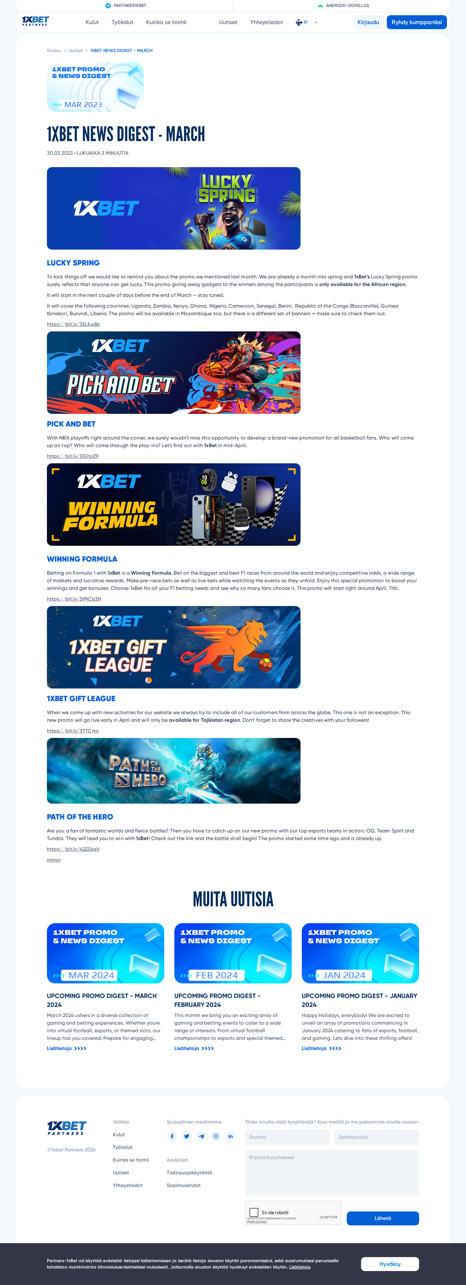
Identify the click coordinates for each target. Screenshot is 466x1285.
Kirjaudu (368, 22)
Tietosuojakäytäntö (189, 1173)
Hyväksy (390, 1264)
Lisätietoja (300, 1267)
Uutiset (228, 22)
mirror (54, 860)
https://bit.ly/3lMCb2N (74, 599)
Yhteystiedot (266, 22)
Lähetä (383, 1218)
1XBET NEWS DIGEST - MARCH (121, 50)
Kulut (92, 22)
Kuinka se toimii (166, 22)
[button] (304, 22)
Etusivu (54, 50)
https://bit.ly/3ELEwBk (73, 324)
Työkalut (122, 22)
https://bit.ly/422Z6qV (73, 849)
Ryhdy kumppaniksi (417, 22)
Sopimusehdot (184, 1185)
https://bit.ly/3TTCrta (73, 731)
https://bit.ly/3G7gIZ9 (73, 456)
